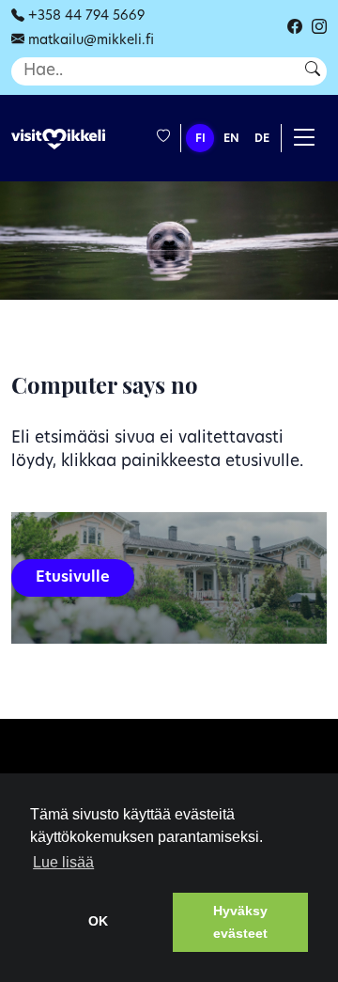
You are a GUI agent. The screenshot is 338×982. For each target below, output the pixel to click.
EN (231, 139)
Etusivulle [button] (73, 577)
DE (261, 139)
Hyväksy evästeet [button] (240, 922)
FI (200, 139)
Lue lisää (63, 862)
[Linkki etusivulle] (58, 140)
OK (98, 920)
